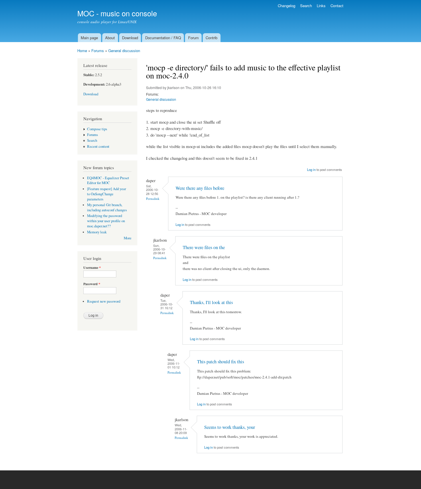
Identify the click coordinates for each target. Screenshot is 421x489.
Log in (311, 169)
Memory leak (97, 232)
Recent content (98, 146)
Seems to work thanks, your (229, 427)
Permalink (153, 198)
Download (130, 37)
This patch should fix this (220, 361)
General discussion (124, 50)
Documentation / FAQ (163, 37)
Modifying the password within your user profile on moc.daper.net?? (106, 220)
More (127, 238)
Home (82, 50)
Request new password (103, 301)
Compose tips (97, 129)
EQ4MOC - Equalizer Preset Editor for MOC (108, 181)
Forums (97, 50)
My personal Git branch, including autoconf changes (107, 207)
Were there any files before (200, 188)
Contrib (211, 37)
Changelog (286, 5)
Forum (193, 37)
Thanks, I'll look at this (211, 302)
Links (321, 5)
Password (91, 284)
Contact (336, 5)
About (110, 37)
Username (92, 267)
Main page (89, 37)
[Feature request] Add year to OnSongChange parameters (106, 194)
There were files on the (204, 247)
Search (306, 5)
